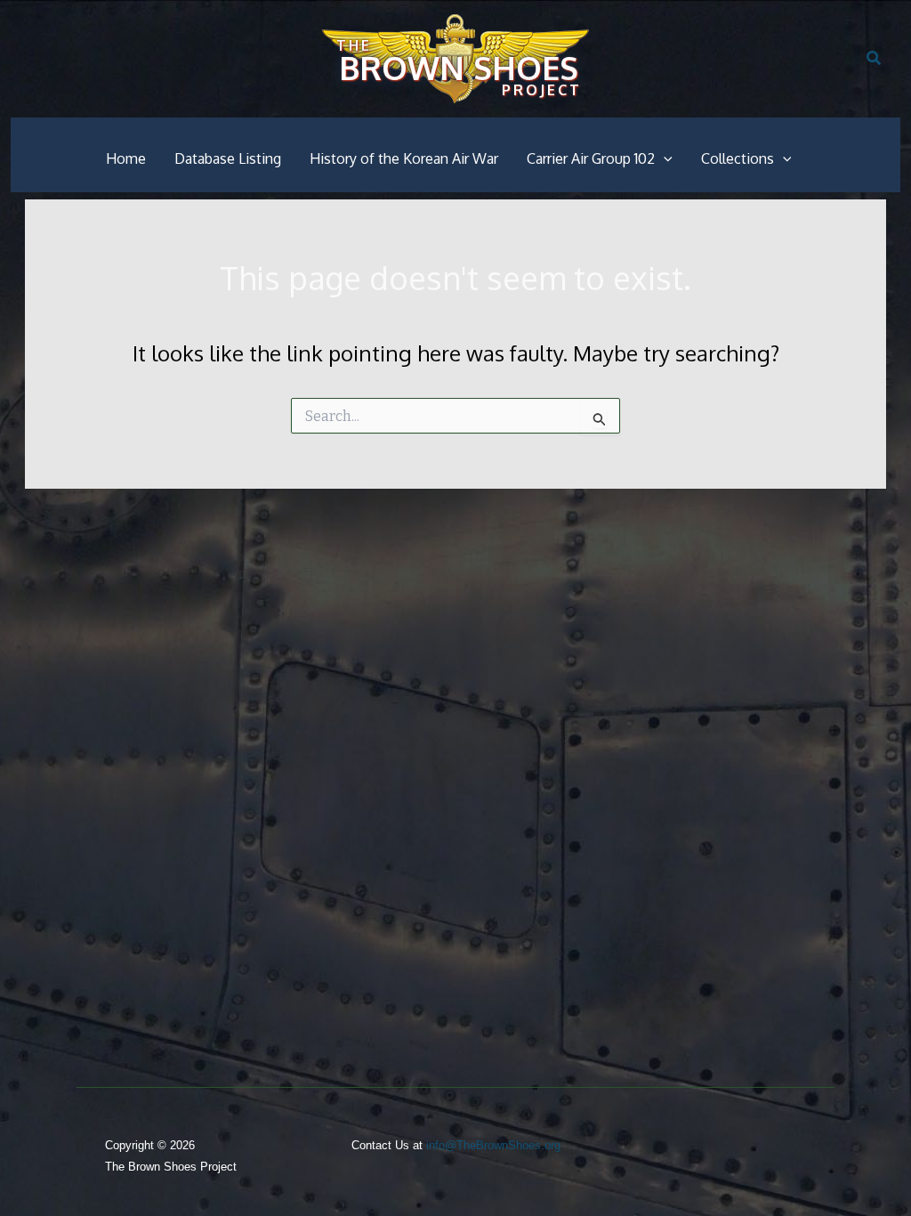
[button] (875, 58)
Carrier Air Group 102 (591, 158)
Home (126, 158)
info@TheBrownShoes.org (493, 1145)
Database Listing (227, 158)
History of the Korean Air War (404, 158)
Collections (737, 158)
